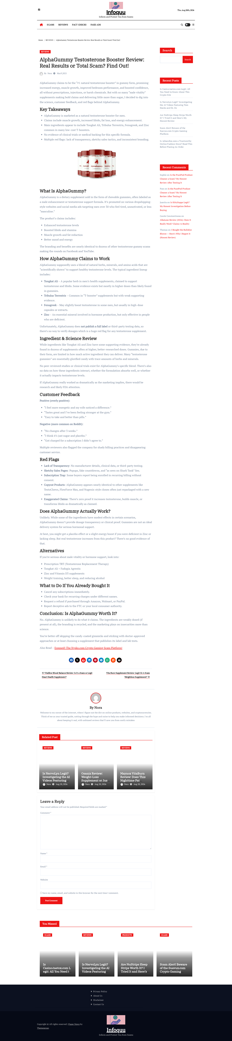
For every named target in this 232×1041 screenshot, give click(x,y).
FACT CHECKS (79, 24)
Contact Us (98, 1004)
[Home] (41, 25)
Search (167, 50)
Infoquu (116, 12)
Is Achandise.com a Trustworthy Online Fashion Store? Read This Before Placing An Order (176, 143)
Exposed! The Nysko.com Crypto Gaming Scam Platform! (88, 648)
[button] (193, 25)
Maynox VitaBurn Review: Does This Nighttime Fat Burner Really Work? (133, 780)
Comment (45, 812)
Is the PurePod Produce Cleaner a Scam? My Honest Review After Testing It (176, 178)
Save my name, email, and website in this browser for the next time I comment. (81, 892)
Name (43, 853)
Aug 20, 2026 (61, 784)
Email (43, 866)
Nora (50, 73)
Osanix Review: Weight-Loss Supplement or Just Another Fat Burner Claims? (95, 780)
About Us (97, 995)
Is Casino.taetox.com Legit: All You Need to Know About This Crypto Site (175, 91)
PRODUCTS (127, 935)
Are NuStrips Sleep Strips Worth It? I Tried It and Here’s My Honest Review (175, 117)
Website (44, 879)
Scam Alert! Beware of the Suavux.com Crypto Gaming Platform (173, 130)
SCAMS (50, 24)
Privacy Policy (100, 991)
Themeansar (43, 1028)
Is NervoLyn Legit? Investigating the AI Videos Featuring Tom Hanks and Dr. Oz (56, 780)
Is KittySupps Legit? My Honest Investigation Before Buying (175, 206)
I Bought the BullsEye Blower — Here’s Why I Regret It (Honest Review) (176, 233)
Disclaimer (98, 1000)
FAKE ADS (96, 24)
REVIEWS (63, 24)
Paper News (74, 1024)
